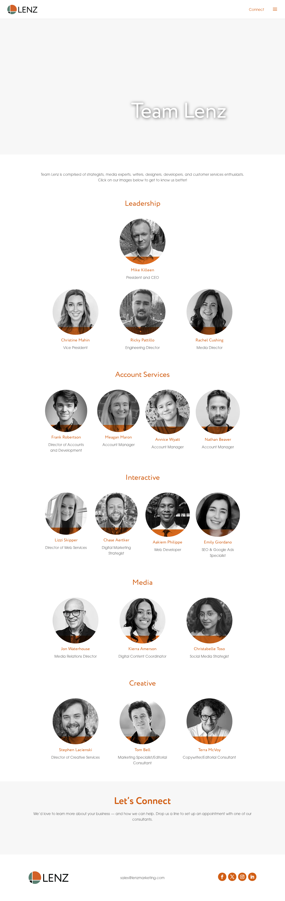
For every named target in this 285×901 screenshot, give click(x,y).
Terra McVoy (209, 749)
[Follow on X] (232, 877)
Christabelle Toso (209, 648)
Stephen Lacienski (75, 749)
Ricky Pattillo (142, 340)
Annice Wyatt (167, 439)
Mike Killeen (142, 270)
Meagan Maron (118, 437)
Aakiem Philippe (167, 542)
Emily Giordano (218, 542)
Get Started (133, 833)
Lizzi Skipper (66, 540)
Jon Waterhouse (75, 648)
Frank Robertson (66, 437)
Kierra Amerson (142, 648)
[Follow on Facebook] (222, 877)
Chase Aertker (116, 540)
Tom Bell (142, 749)
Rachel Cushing (209, 340)
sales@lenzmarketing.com (142, 878)
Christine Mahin (75, 340)
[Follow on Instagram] (242, 877)
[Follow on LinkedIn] (252, 877)
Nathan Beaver (218, 439)
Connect (256, 9)
